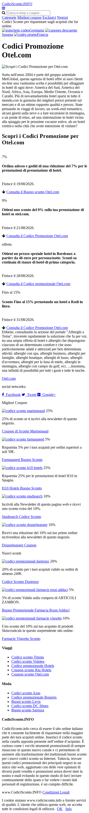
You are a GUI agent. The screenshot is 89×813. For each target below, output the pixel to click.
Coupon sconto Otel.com (30, 674)
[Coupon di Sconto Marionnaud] (23, 411)
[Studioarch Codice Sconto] (22, 496)
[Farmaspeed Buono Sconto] (23, 439)
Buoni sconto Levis (26, 702)
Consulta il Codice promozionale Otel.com (38, 284)
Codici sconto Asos (25, 693)
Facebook (12, 395)
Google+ (48, 395)
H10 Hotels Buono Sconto (22, 488)
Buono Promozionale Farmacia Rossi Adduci (36, 610)
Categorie (9, 17)
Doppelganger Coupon (19, 545)
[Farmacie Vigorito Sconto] (32, 618)
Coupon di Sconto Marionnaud (25, 431)
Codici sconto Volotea (27, 661)
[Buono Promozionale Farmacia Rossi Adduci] (35, 590)
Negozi (62, 17)
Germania (36, 30)
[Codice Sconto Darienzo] (25, 561)
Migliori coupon (29, 17)
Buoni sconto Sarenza (27, 710)
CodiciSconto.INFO (17, 4)
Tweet (30, 395)
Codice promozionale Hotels (32, 666)
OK (60, 809)
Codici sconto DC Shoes (29, 706)
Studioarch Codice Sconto (21, 517)
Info (69, 809)
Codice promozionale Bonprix (34, 697)
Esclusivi (49, 17)
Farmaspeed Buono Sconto (22, 460)
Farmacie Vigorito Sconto (21, 639)
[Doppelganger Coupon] (24, 525)
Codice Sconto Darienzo (20, 582)
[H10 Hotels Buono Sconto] (22, 468)
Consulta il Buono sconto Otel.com (32, 192)
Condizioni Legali (56, 792)
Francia (42, 35)
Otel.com (9, 378)
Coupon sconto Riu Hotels (31, 670)
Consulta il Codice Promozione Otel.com (37, 236)
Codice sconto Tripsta (27, 657)
